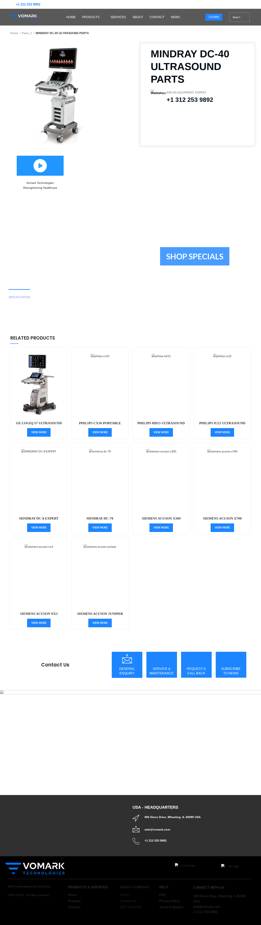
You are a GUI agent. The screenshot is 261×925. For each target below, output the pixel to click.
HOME (71, 17)
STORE (214, 17)
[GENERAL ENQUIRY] (127, 659)
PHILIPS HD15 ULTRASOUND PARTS (161, 425)
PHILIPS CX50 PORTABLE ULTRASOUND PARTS (100, 425)
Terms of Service (171, 907)
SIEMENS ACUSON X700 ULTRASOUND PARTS (222, 520)
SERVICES (118, 17)
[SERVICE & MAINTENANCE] (162, 659)
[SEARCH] (245, 17)
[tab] (19, 297)
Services (74, 907)
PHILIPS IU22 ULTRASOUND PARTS (222, 425)
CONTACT (157, 17)
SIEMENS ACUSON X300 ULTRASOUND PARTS (161, 520)
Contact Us (55, 664)
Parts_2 (27, 33)
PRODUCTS (91, 17)
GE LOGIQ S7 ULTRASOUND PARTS (39, 425)
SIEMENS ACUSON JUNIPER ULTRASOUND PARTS (100, 615)
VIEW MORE (38, 386)
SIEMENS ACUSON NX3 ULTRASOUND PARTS (39, 615)
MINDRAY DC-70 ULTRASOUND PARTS (100, 520)
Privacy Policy (169, 901)
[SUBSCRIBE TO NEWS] (231, 659)
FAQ (162, 895)
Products (74, 901)
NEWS (175, 17)
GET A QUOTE (131, 907)
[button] (40, 166)
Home (14, 33)
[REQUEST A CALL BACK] (196, 659)
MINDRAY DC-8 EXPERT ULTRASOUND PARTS (39, 520)
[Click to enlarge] (43, 137)
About (124, 895)
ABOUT (138, 17)
